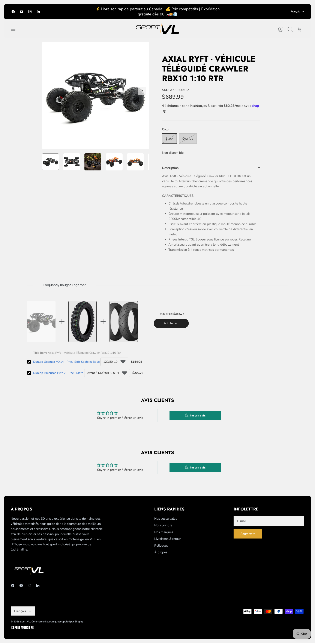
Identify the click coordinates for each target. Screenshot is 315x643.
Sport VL (25, 621)
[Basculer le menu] (15, 29)
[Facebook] (13, 12)
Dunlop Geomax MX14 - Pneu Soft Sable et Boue (66, 362)
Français (295, 11)
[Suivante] (142, 90)
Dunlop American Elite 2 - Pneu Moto (58, 373)
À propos (160, 552)
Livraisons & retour (167, 539)
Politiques (161, 545)
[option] (95, 95)
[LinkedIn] (38, 12)
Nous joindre (163, 525)
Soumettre (247, 534)
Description (170, 168)
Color (166, 129)
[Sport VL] (157, 29)
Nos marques (163, 532)
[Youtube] (21, 12)
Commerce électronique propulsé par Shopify (57, 621)
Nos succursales (165, 518)
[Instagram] (30, 12)
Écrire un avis (195, 415)
